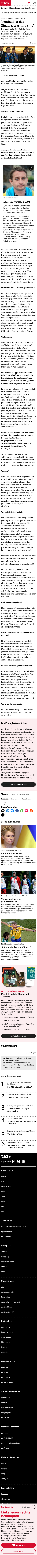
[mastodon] (14, 1162)
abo (2, 1287)
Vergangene (6, 1413)
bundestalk (5, 1327)
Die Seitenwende (7, 1262)
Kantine (4, 1469)
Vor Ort (4, 1403)
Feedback (5, 1494)
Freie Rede (5, 1347)
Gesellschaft (6, 1186)
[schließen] (34, 1507)
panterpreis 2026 (7, 1312)
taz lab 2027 (5, 1418)
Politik (3, 1176)
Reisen (3, 1464)
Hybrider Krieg (6, 1232)
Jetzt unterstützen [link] (18, 784)
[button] (34, 3)
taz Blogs (4, 1433)
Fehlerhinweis (26, 799)
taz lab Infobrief (7, 1382)
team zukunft (6, 1367)
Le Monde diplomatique (10, 1443)
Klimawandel (6, 1236)
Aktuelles (4, 1252)
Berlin (3, 1201)
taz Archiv (5, 1448)
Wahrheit (4, 1211)
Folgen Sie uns (6, 1162)
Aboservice (5, 1499)
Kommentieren (16, 799)
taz (6, 1156)
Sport (3, 1196)
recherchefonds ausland (10, 1302)
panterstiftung (6, 1307)
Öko (2, 1181)
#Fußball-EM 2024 (23, 794)
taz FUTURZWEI (7, 1438)
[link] (13, 8)
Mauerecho (5, 1342)
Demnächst (5, 1398)
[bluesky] (18, 1162)
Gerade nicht (26, 1507)
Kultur (3, 1191)
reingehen (5, 1352)
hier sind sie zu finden (12, 1067)
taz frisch (4, 1372)
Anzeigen (4, 1479)
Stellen (4, 1267)
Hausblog (5, 1257)
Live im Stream (7, 1408)
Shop (3, 1474)
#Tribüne (13, 794)
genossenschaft (7, 1292)
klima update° (6, 1337)
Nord (3, 1206)
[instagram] (23, 1162)
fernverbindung (7, 1332)
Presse (3, 1272)
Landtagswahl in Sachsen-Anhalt (13, 1227)
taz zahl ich (5, 1297)
